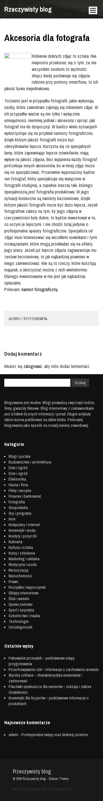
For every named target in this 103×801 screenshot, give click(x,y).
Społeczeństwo (21, 604)
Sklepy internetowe (24, 593)
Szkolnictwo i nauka (24, 615)
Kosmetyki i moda (22, 530)
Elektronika (17, 479)
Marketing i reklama (24, 558)
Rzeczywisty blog (28, 9)
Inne (12, 519)
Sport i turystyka (21, 610)
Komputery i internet (24, 524)
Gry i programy (20, 513)
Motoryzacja (18, 570)
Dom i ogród (18, 467)
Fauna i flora (18, 484)
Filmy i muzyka (20, 490)
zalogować (32, 366)
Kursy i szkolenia (22, 553)
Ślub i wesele (19, 598)
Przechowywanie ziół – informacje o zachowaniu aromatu (54, 669)
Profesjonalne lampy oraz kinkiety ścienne (54, 734)
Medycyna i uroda (23, 564)
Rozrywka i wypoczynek (27, 587)
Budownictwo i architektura (30, 462)
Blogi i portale (20, 456)
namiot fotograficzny (39, 289)
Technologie (19, 621)
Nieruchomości (20, 575)
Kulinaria (15, 541)
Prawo (13, 581)
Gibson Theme (58, 779)
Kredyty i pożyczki (23, 536)
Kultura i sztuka (21, 547)
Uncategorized (20, 627)
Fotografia (35, 319)
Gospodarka (18, 507)
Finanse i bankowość (25, 496)
